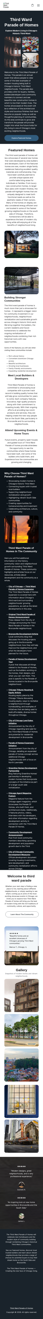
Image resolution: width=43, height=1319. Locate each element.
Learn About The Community (22, 914)
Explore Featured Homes (21, 138)
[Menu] (38, 5)
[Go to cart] (32, 5)
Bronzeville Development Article (23, 634)
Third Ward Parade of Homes (21, 1308)
